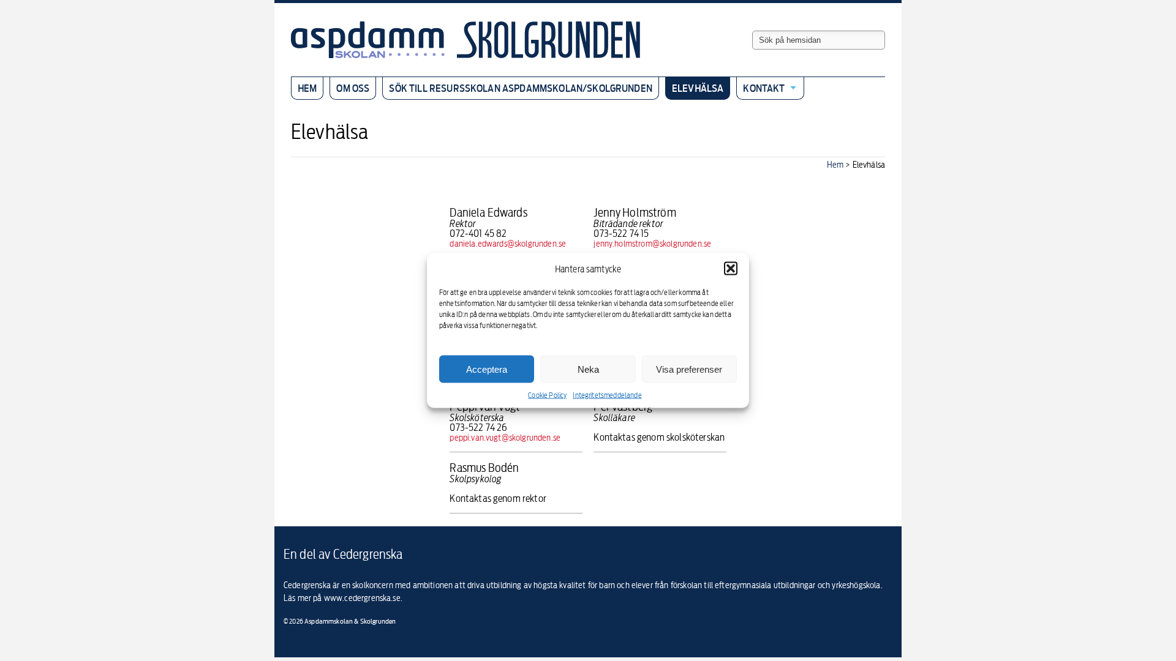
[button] (731, 269)
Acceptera (486, 369)
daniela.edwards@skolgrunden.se (508, 243)
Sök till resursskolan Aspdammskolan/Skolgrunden (520, 88)
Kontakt (764, 88)
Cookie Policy (547, 395)
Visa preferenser (689, 369)
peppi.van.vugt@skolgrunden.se (505, 437)
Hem (307, 88)
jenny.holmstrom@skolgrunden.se (652, 243)
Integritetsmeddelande (607, 395)
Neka (588, 369)
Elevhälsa (697, 88)
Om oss (352, 88)
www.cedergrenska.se (362, 597)
